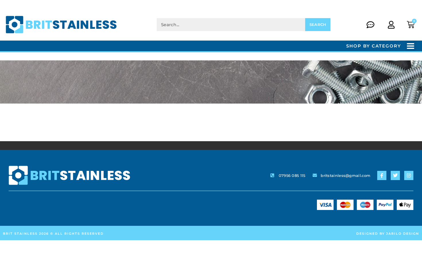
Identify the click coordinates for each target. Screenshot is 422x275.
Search (317, 24)
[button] (410, 46)
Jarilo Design (402, 234)
